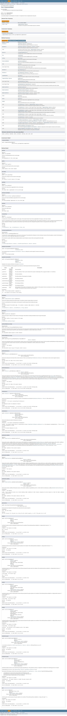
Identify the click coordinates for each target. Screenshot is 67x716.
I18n (6, 153)
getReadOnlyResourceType (23, 81)
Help (21, 1)
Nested (5, 4)
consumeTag (20, 55)
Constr (10, 4)
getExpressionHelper (22, 61)
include (19, 104)
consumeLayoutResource (22, 52)
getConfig (20, 58)
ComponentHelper (5, 34)
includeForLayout (21, 119)
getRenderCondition (22, 92)
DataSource (4, 43)
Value (3, 98)
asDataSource (20, 43)
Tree (12, 1)
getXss (19, 101)
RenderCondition (5, 92)
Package (5, 1)
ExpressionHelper (5, 61)
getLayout (20, 75)
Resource (25, 43)
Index (19, 1)
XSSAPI (3, 101)
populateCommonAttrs (22, 125)
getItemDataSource (21, 69)
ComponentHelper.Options (23, 24)
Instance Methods (12, 40)
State (3, 95)
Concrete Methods (21, 40)
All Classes (22, 712)
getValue (19, 98)
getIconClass (20, 66)
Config (3, 58)
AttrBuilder (28, 125)
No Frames (16, 712)
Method (14, 4)
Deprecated (15, 1)
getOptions (20, 78)
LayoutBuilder (5, 75)
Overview (2, 1)
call (19, 49)
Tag (2, 55)
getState (19, 95)
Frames (12, 712)
